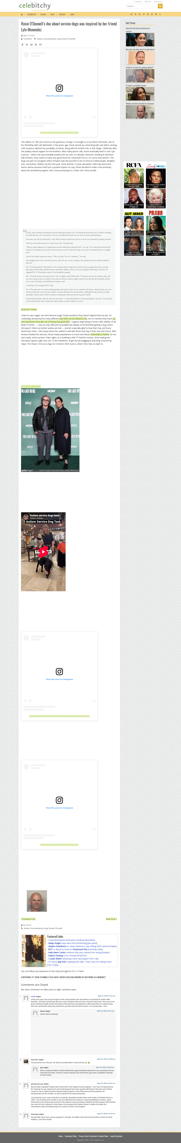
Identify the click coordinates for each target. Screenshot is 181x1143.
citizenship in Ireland (99, 334)
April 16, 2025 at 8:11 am (105, 1011)
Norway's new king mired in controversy (140, 49)
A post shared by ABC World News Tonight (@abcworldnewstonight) (59, 716)
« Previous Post (28, 919)
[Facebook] (144, 14)
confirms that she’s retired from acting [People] (78, 952)
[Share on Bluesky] (31, 45)
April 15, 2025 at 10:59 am (105, 1067)
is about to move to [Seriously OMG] (75, 949)
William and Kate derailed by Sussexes (140, 103)
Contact (138, 1)
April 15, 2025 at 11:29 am (106, 1113)
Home (61, 1136)
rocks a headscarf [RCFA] (67, 955)
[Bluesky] (131, 14)
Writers (148, 1)
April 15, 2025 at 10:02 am (106, 1059)
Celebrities (31, 14)
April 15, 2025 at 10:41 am (106, 1083)
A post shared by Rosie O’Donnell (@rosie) (59, 133)
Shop (52, 14)
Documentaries (50, 39)
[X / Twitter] (135, 14)
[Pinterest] (156, 14)
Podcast (62, 14)
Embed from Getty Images (31, 386)
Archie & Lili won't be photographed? (139, 67)
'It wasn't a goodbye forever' (136, 85)
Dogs (59, 39)
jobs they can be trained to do (73, 318)
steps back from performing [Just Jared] (72, 943)
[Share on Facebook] (22, 45)
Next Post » (111, 919)
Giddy (33, 996)
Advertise (158, 1)
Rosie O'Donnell (68, 39)
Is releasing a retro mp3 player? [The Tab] (73, 958)
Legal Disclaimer (116, 1136)
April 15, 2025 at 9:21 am (106, 996)
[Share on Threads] (36, 45)
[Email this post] (40, 45)
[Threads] (148, 14)
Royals (43, 14)
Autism (40, 39)
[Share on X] (27, 45)
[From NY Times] (29, 309)
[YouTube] (152, 14)
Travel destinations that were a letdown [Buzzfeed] (71, 940)
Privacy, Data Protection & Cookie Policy (93, 1136)
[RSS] (160, 14)
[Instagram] (140, 14)
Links (72, 14)
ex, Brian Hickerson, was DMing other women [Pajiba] (82, 946)
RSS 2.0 (75, 971)
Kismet (29, 39)
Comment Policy (71, 1136)
